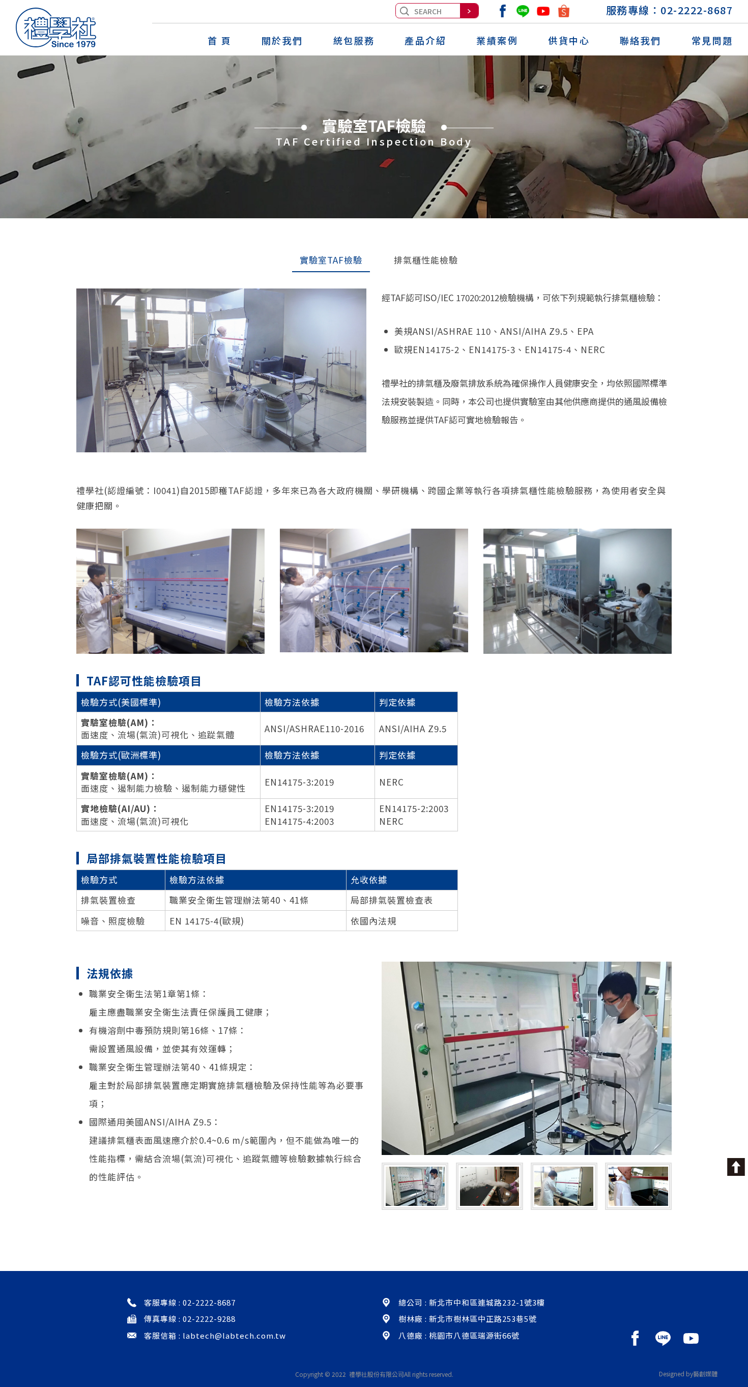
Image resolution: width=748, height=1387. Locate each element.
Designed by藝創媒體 (688, 1373)
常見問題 (712, 40)
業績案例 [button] (497, 41)
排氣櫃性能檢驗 (426, 259)
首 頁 (220, 40)
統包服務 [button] (354, 41)
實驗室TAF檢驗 (331, 259)
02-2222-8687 (696, 10)
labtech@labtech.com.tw (234, 1335)
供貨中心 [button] (569, 41)
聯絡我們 (640, 40)
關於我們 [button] (282, 41)
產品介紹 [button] (425, 41)
